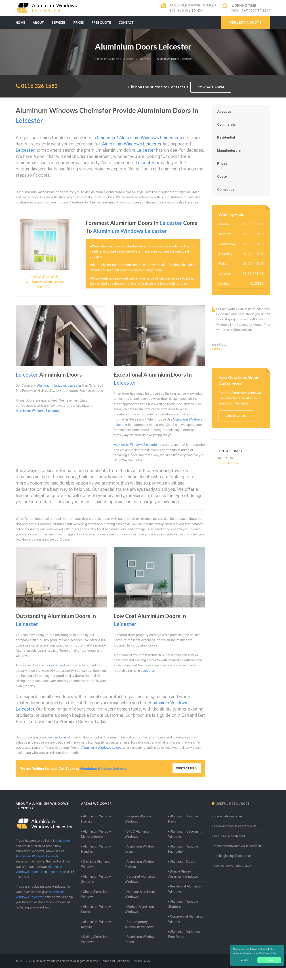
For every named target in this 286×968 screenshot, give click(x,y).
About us (224, 112)
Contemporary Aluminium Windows (139, 924)
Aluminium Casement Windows (185, 834)
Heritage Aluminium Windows (140, 894)
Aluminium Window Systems (96, 879)
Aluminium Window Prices (139, 939)
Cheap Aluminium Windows (95, 894)
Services (58, 22)
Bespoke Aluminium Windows (140, 818)
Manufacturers (229, 151)
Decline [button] (244, 960)
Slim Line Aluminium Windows (96, 864)
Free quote (101, 22)
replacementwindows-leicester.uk (238, 846)
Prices (78, 22)
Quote (222, 176)
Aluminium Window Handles (96, 849)
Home (20, 22)
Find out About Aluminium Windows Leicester (45, 282)
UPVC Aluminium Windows (138, 834)
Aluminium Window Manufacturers (96, 834)
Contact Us (185, 768)
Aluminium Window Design (139, 849)
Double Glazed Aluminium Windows (183, 874)
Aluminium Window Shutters (183, 904)
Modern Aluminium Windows (139, 909)
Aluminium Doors (182, 862)
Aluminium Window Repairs (96, 924)
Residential (226, 137)
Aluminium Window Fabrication (183, 849)
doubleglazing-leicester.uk (232, 856)
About (38, 22)
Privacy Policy (141, 961)
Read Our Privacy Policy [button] (265, 953)
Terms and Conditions (115, 961)
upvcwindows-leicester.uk (232, 866)
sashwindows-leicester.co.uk (235, 826)
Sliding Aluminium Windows (95, 939)
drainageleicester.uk (228, 816)
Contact (126, 22)
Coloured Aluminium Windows (140, 879)
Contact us (225, 189)
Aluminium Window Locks (96, 909)
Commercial (226, 124)
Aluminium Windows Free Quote (184, 934)
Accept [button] (269, 960)
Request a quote (245, 22)
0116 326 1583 (186, 10)
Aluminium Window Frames (96, 818)
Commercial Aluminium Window (186, 919)
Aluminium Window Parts (183, 818)
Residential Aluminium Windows (185, 888)
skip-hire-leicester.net (229, 836)
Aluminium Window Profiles (139, 864)
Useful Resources (232, 803)
